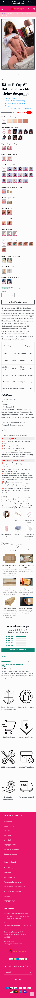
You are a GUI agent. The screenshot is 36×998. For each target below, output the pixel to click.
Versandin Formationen (13, 882)
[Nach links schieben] (14, 75)
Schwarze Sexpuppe (11, 849)
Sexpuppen (8, 821)
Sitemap (7, 896)
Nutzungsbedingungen (12, 891)
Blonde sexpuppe (10, 854)
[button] (2, 9)
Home (3, 13)
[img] (6, 662)
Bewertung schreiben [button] (18, 650)
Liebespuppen (9, 826)
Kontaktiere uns (10, 868)
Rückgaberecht (9, 877)
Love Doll (7, 840)
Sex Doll (7, 831)
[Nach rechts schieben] (22, 75)
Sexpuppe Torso (10, 845)
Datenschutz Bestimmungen (14, 887)
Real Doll (7, 835)
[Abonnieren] (30, 972)
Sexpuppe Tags (9, 901)
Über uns (7, 873)
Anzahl (3, 291)
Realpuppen (15, 994)
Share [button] (6, 430)
